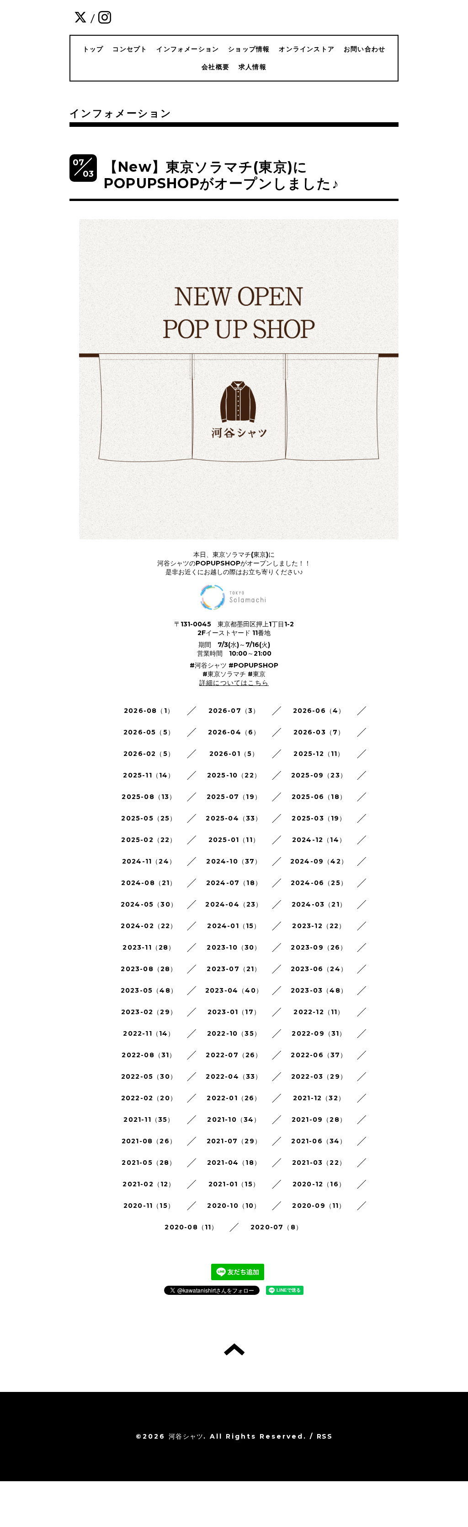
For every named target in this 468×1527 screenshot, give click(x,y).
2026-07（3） (234, 710)
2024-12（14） (319, 840)
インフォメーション (187, 49)
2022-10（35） (234, 1033)
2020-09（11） (319, 1205)
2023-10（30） (234, 947)
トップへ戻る (234, 1349)
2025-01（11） (234, 840)
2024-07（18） (234, 883)
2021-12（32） (319, 1098)
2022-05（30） (149, 1076)
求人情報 (252, 67)
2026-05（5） (149, 732)
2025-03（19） (319, 818)
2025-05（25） (148, 818)
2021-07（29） (234, 1141)
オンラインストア (307, 49)
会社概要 (215, 67)
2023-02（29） (149, 1012)
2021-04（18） (234, 1162)
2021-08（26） (149, 1141)
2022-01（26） (234, 1098)
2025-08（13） (149, 797)
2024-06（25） (319, 883)
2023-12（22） (319, 926)
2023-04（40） (234, 990)
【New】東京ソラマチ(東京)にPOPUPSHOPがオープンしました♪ (221, 175)
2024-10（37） (233, 861)
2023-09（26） (319, 947)
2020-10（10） (234, 1205)
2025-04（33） (234, 818)
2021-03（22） (319, 1162)
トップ (93, 49)
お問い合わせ (364, 49)
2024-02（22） (149, 926)
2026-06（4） (319, 710)
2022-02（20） (149, 1098)
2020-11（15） (149, 1205)
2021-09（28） (319, 1119)
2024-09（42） (319, 861)
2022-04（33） (234, 1076)
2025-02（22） (148, 840)
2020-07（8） (276, 1227)
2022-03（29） (319, 1076)
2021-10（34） (234, 1119)
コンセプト (129, 49)
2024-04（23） (233, 904)
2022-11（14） (149, 1033)
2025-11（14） (149, 775)
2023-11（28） (148, 947)
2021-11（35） (148, 1119)
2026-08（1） (149, 710)
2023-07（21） (234, 969)
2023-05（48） (149, 990)
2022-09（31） (319, 1033)
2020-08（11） (191, 1227)
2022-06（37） (319, 1055)
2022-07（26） (234, 1055)
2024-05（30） (149, 904)
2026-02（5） (149, 754)
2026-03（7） (319, 732)
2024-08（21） (148, 883)
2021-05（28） (149, 1162)
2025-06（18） (319, 797)
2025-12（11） (318, 754)
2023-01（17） (234, 1012)
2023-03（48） (319, 990)
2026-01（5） (234, 754)
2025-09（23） (319, 775)
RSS (324, 1436)
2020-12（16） (319, 1184)
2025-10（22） (234, 775)
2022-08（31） (149, 1055)
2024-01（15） (234, 926)
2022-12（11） (318, 1012)
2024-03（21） (319, 904)
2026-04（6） (234, 732)
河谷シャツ (186, 1436)
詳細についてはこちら (234, 683)
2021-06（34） (318, 1141)
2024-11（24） (149, 861)
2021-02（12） (148, 1184)
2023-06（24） (319, 969)
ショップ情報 (249, 49)
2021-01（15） (234, 1184)
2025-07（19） (234, 797)
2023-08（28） (149, 969)
